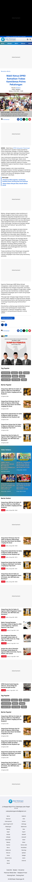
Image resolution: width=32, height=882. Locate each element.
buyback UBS (6, 379)
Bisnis (16, 43)
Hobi (24, 818)
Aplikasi (24, 852)
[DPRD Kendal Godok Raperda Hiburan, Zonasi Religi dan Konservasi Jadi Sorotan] (27, 687)
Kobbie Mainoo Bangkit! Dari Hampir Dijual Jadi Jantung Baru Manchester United (24, 486)
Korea (8, 855)
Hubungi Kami (11, 875)
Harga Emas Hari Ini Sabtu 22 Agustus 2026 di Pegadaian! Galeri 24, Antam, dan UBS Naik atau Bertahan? (11, 437)
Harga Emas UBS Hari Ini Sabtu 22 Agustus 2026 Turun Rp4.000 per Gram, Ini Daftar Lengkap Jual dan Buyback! (11, 391)
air (20, 373)
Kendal (3, 690)
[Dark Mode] (27, 40)
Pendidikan (24, 847)
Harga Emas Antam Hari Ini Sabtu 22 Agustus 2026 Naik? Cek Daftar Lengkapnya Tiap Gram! (11, 426)
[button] (3, 43)
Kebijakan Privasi (22, 872)
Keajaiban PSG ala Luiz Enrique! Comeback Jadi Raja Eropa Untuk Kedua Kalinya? (8, 486)
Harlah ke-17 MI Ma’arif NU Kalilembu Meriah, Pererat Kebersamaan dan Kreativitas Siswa (23, 465)
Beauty (8, 842)
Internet (24, 860)
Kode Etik (9, 870)
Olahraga (23, 824)
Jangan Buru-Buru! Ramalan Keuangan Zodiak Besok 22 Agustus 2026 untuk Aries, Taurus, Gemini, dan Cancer (11, 651)
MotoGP (24, 834)
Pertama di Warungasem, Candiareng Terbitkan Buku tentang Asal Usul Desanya (15, 180)
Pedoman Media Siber (10, 872)
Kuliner (30, 43)
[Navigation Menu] (30, 40)
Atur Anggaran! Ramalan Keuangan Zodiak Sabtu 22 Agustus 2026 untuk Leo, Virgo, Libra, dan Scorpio (10, 638)
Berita (2, 43)
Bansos (15, 376)
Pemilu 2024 (24, 845)
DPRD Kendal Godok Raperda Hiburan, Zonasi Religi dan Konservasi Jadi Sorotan (9, 685)
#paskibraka (5, 373)
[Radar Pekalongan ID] (8, 40)
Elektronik (8, 850)
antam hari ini (6, 376)
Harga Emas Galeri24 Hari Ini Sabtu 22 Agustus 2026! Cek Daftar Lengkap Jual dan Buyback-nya (11, 415)
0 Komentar (6, 119)
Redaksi (18, 88)
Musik (8, 863)
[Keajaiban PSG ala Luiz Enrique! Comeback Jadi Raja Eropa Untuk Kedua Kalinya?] (8, 478)
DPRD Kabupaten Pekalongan (21, 148)
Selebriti (24, 816)
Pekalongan (8, 826)
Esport (23, 832)
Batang (22, 376)
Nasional (8, 818)
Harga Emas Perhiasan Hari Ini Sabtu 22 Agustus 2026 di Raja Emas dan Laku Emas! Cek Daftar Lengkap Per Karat (11, 403)
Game (23, 858)
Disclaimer (21, 870)
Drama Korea (8, 858)
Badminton (24, 826)
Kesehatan (8, 839)
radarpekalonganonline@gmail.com (16, 811)
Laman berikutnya (7, 318)
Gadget (24, 855)
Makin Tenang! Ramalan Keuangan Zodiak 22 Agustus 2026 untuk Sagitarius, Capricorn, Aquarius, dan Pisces (11, 625)
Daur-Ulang (16, 379)
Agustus (14, 373)
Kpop (8, 860)
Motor (23, 842)
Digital (24, 379)
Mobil (23, 839)
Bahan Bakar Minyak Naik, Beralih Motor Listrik (15, 184)
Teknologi (23, 850)
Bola (24, 829)
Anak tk (26, 373)
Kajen (8, 832)
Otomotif (24, 837)
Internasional (8, 821)
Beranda (3, 71)
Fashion (8, 845)
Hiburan (23, 43)
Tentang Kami (20, 875)
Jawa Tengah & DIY (8, 824)
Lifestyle (9, 43)
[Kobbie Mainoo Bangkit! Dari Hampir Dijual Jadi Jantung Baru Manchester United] (24, 478)
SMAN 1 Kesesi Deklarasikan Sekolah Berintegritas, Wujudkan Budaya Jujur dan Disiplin (8, 466)
